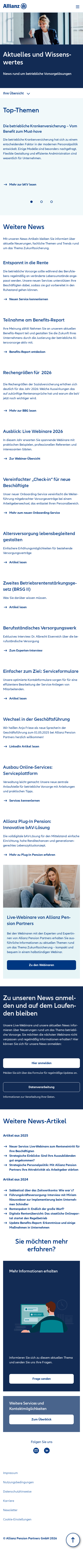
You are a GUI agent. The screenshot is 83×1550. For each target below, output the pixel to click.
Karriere (8, 1501)
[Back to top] (73, 1540)
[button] (77, 6)
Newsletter (10, 1510)
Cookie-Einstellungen (17, 1519)
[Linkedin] (47, 1450)
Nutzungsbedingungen (18, 1482)
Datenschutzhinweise (17, 1492)
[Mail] (36, 1450)
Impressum (10, 1473)
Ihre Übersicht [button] (14, 93)
